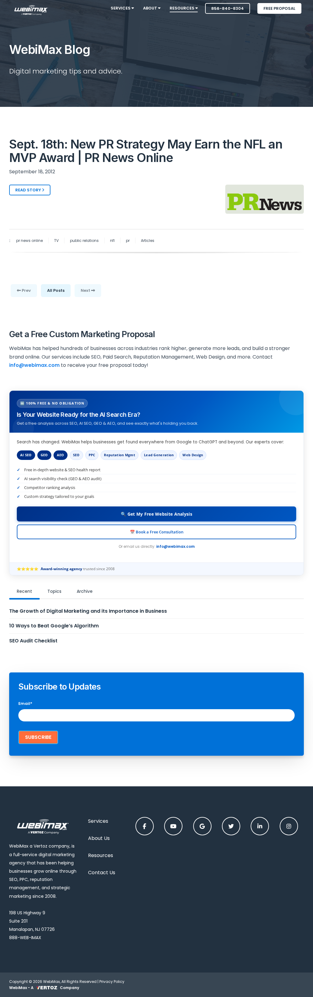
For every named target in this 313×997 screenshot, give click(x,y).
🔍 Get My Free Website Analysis (156, 514)
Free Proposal (279, 8)
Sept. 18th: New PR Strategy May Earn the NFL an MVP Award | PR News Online (145, 151)
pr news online (29, 240)
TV (56, 240)
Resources (100, 855)
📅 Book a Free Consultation (156, 532)
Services (98, 821)
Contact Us (101, 872)
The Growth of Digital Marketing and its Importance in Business (88, 611)
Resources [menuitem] (182, 8)
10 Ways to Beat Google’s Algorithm (54, 625)
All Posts (55, 290)
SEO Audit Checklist (33, 640)
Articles (147, 240)
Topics (54, 591)
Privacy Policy (111, 981)
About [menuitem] (150, 8)
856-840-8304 (227, 8)
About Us (99, 838)
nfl (112, 240)
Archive (85, 591)
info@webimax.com (175, 546)
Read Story (28, 190)
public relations (84, 240)
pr (128, 240)
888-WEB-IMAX (25, 938)
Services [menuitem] (121, 8)
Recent (24, 591)
